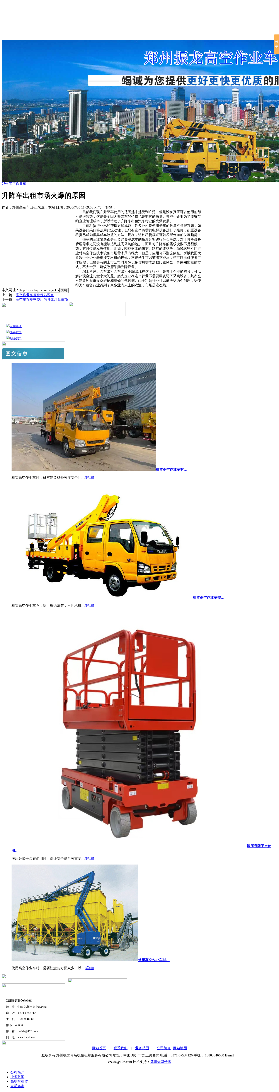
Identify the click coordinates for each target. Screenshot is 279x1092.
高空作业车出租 (114, 35)
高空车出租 (186, 35)
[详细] (89, 477)
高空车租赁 (83, 35)
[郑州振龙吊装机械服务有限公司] (139, 13)
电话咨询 (17, 1086)
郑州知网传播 (160, 1062)
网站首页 (39, 35)
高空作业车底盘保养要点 (35, 295)
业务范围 (211, 35)
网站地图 (180, 1048)
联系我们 (233, 35)
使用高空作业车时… (154, 960)
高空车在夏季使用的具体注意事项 (42, 299)
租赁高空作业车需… (208, 597)
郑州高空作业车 (152, 35)
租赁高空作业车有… (171, 469)
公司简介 (60, 35)
